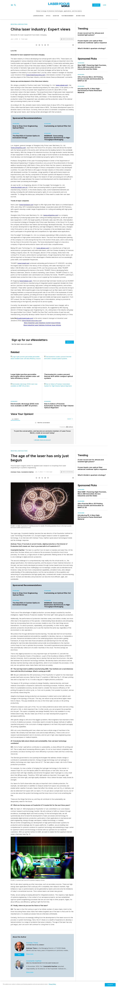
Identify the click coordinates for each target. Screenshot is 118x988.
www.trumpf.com (23, 263)
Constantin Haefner (27, 472)
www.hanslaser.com (26, 205)
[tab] (15, 419)
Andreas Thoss (15, 472)
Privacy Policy (52, 984)
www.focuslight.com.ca (19, 187)
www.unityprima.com (18, 148)
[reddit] (45, 45)
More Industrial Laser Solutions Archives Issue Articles (42, 325)
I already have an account (42, 440)
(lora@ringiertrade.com (25, 318)
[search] (15, 5)
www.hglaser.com (26, 281)
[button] (12, 5)
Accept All (110, 984)
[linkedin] (39, 45)
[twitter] (42, 45)
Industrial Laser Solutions (19, 24)
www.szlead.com (62, 85)
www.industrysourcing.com (35, 75)
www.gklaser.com (43, 248)
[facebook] (36, 45)
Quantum (56, 15)
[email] (48, 45)
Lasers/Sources (38, 15)
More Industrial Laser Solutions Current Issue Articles (42, 323)
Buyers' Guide (80, 15)
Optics (48, 15)
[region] (42, 423)
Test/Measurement (67, 15)
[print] (73, 45)
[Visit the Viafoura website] (69, 427)
